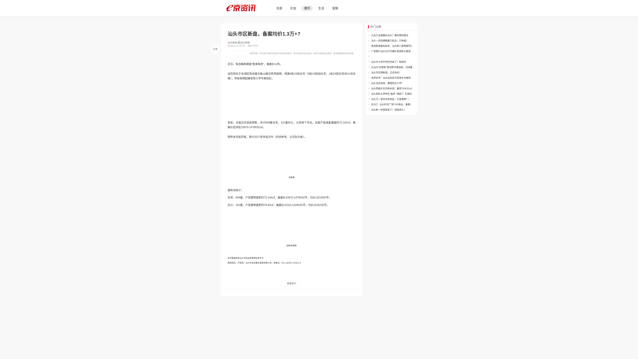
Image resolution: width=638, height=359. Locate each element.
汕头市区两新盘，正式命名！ (386, 72)
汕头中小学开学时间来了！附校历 (388, 61)
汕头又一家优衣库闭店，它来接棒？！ (391, 99)
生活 (321, 8)
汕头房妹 (232, 42)
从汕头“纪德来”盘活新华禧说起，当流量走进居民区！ (393, 67)
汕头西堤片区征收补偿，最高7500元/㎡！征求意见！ (393, 88)
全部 (279, 8)
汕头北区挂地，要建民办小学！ (387, 83)
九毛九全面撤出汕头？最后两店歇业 (389, 35)
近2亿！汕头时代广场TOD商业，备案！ (391, 104)
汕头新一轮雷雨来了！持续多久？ (388, 109)
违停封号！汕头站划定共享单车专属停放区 (393, 77)
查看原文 (291, 283)
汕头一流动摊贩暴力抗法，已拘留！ (389, 40)
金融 (335, 8)
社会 (293, 8)
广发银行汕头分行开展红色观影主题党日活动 (393, 51)
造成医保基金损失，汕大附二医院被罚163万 (393, 46)
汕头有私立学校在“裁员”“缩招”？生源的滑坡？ (393, 93)
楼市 (307, 8)
